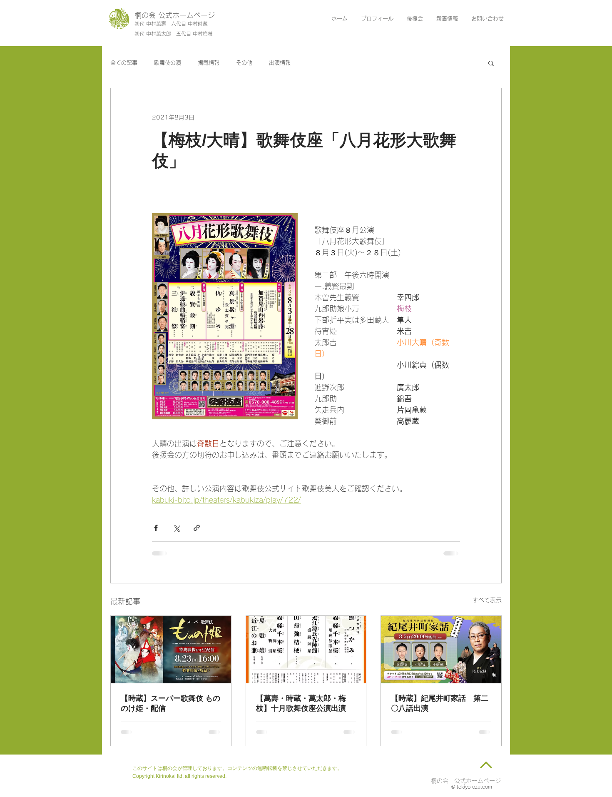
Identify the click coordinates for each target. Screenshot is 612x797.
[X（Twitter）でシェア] (176, 528)
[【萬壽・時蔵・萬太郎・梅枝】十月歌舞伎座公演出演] (306, 649)
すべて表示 (487, 600)
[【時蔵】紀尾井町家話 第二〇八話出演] (441, 649)
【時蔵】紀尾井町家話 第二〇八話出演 (439, 703)
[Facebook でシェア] (156, 528)
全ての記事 (123, 62)
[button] (491, 63)
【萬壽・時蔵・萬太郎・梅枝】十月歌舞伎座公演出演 (301, 703)
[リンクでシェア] (197, 528)
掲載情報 (208, 62)
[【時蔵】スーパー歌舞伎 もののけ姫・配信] (171, 649)
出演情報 (280, 62)
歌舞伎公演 (167, 62)
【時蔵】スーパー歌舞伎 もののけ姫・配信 (170, 703)
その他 (244, 62)
